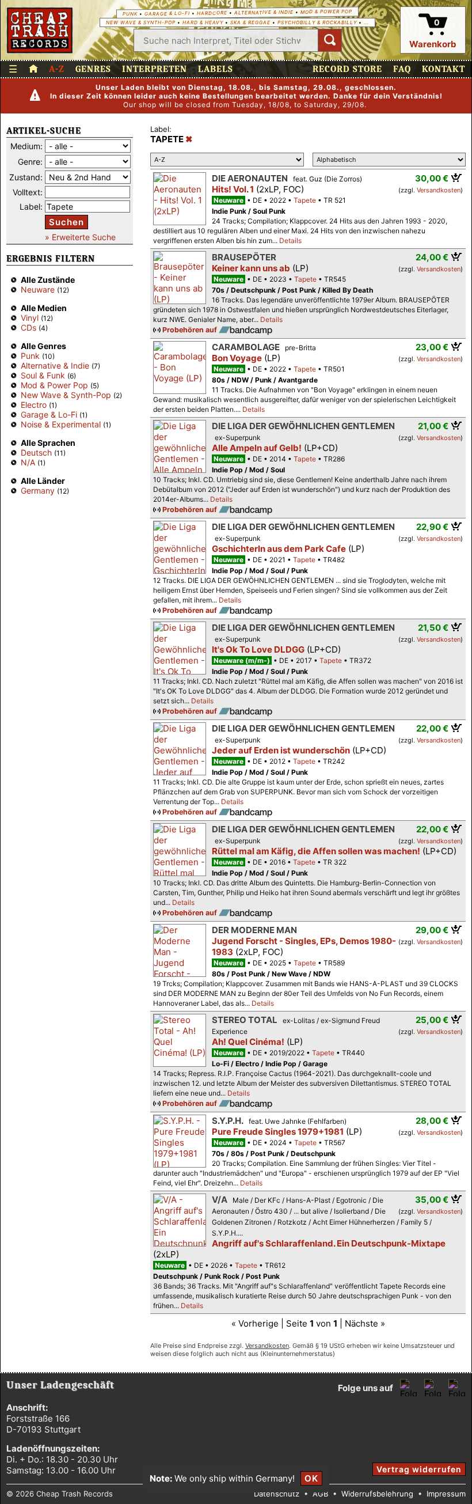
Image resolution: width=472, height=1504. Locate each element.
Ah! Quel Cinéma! (248, 1041)
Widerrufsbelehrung (377, 1493)
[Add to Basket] (457, 177)
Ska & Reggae (250, 22)
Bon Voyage (237, 358)
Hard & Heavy (202, 22)
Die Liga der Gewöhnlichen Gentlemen (303, 627)
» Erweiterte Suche (80, 237)
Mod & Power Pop (326, 11)
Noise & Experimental (61, 424)
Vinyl (30, 318)
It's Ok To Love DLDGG (258, 649)
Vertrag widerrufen (419, 1469)
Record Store (347, 69)
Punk (130, 14)
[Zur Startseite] (33, 69)
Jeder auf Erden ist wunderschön (281, 750)
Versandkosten (438, 190)
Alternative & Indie (264, 12)
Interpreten (154, 69)
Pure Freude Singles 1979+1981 (278, 1131)
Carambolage (246, 347)
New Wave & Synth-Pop (141, 22)
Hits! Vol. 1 (233, 189)
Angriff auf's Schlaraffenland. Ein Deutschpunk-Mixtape (329, 1243)
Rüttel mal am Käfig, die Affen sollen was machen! (316, 851)
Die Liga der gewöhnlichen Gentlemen (303, 425)
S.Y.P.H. (227, 1120)
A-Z (56, 69)
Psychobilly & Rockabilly (317, 22)
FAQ (402, 69)
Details (290, 240)
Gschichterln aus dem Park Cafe (279, 548)
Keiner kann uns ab (251, 268)
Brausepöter (244, 257)
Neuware (38, 289)
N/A (28, 462)
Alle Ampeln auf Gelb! (257, 447)
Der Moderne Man (254, 930)
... (366, 22)
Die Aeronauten (250, 178)
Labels (215, 69)
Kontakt (443, 69)
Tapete (305, 200)
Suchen (66, 222)
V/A (219, 1199)
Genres (93, 69)
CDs (28, 327)
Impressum (446, 1493)
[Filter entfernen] (189, 139)
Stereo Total (244, 1019)
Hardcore (212, 13)
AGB (320, 1493)
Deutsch (36, 452)
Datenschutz (276, 1493)
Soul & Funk (43, 375)
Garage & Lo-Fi (167, 13)
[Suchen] (330, 40)
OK (311, 1478)
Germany (38, 490)
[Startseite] (40, 30)
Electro (34, 405)
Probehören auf (190, 329)
